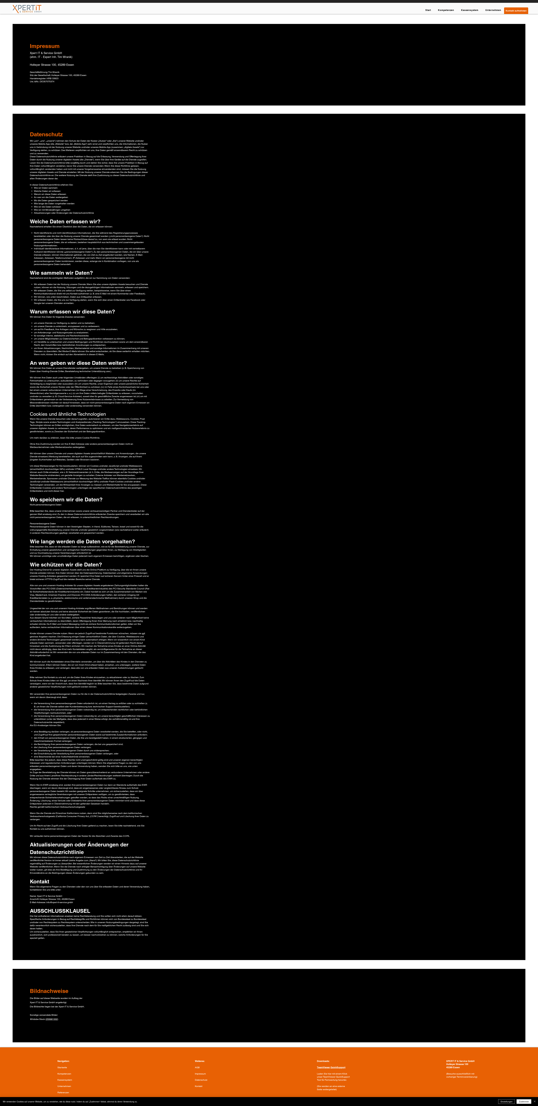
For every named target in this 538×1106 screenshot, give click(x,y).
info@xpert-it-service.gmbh (59, 902)
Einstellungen (507, 1101)
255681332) (52, 1019)
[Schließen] (534, 1101)
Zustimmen (524, 1101)
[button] (516, 10)
